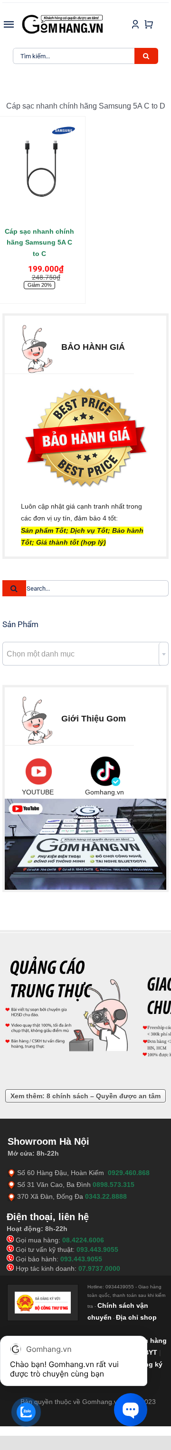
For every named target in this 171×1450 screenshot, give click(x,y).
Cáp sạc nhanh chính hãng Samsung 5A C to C (39, 243)
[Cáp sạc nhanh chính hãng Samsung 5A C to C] (39, 171)
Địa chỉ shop (136, 1317)
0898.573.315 (113, 1184)
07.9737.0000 (99, 1268)
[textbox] (85, 654)
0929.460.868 (129, 1172)
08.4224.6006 (83, 1240)
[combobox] (85, 654)
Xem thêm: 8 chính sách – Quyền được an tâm (85, 1096)
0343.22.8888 (106, 1196)
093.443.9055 (97, 1249)
